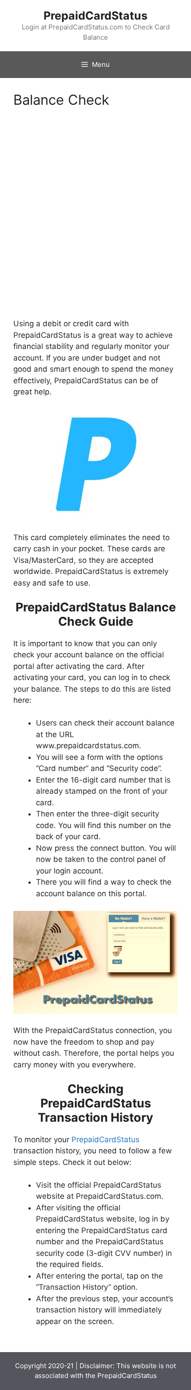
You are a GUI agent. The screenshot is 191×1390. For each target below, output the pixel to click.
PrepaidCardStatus (95, 15)
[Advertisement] (95, 219)
